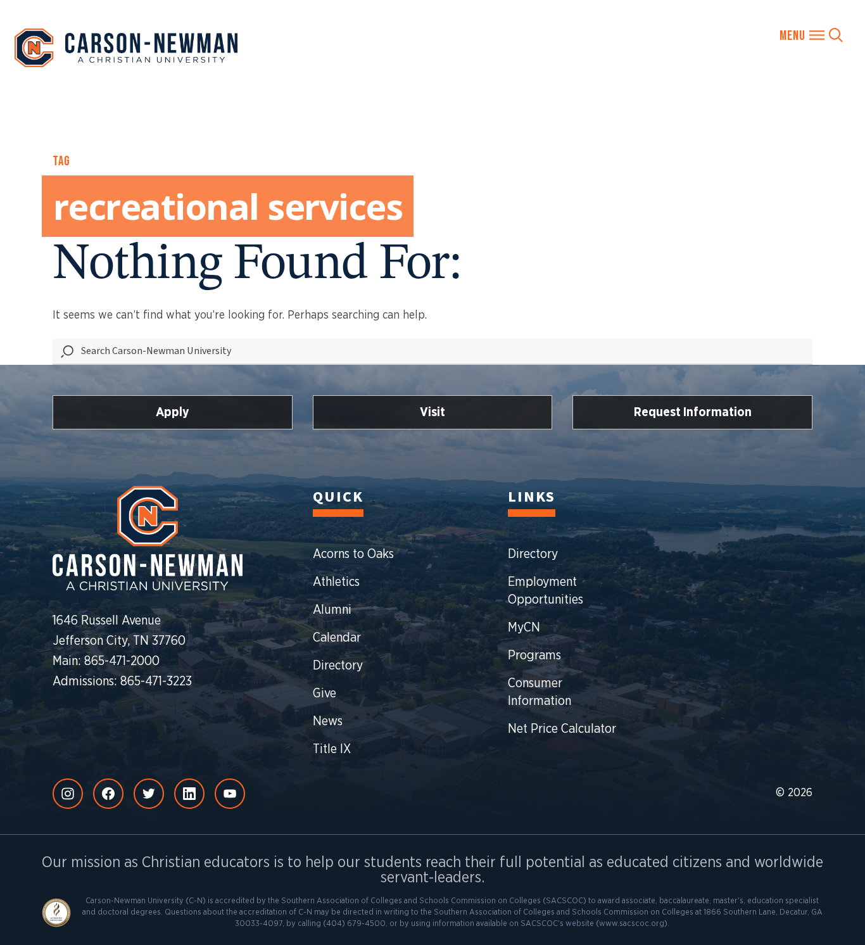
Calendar (337, 637)
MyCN (524, 627)
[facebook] (108, 793)
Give (324, 693)
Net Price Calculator (562, 729)
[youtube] (230, 793)
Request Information (693, 412)
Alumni (332, 610)
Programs (534, 655)
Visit (432, 412)
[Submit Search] (67, 351)
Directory (338, 665)
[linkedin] (189, 793)
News (328, 721)
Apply (172, 412)
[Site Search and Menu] (811, 35)
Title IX (332, 749)
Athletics (336, 582)
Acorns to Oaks (353, 554)
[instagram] (68, 793)
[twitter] (149, 793)
